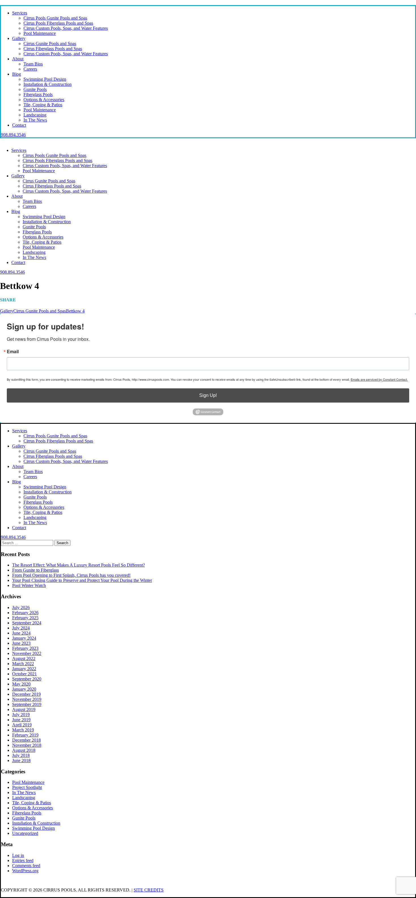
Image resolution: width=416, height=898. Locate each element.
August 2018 (23, 750)
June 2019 (21, 719)
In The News (35, 120)
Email (13, 351)
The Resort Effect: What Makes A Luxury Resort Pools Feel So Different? (78, 565)
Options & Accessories (43, 99)
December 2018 (26, 740)
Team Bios (33, 63)
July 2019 (21, 714)
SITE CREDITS (149, 890)
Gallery (18, 38)
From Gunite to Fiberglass (35, 570)
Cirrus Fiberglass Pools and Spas (52, 48)
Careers (30, 69)
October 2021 (24, 673)
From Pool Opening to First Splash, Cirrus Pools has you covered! (71, 575)
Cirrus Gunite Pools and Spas (49, 43)
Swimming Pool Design (44, 79)
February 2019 (25, 735)
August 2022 (23, 658)
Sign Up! (208, 395)
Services (19, 12)
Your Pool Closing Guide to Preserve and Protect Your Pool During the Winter (82, 580)
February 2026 (25, 612)
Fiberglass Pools (38, 94)
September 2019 (26, 704)
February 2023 (25, 648)
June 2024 (21, 633)
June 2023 (21, 643)
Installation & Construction (47, 84)
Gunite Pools (35, 89)
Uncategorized (25, 833)
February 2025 (25, 617)
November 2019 (26, 699)
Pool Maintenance (39, 33)
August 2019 (23, 709)
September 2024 (26, 622)
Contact (19, 125)
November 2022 (26, 653)
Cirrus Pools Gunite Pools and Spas (55, 18)
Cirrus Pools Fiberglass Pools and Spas (58, 23)
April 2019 (22, 724)
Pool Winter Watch (29, 585)
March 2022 (23, 663)
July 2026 (21, 607)
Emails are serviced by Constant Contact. (379, 379)
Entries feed (22, 860)
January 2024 (24, 638)
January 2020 (24, 689)
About (17, 58)
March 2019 (23, 729)
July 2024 (21, 627)
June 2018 (21, 760)
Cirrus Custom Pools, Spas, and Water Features (65, 28)
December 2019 (26, 694)
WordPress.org (25, 870)
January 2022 (24, 668)
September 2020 (26, 678)
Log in (18, 855)
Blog (16, 74)
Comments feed (26, 865)
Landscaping (34, 114)
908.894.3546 (13, 134)
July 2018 (21, 755)
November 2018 (26, 745)
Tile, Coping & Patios (42, 104)
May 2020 (21, 684)
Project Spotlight (27, 787)
